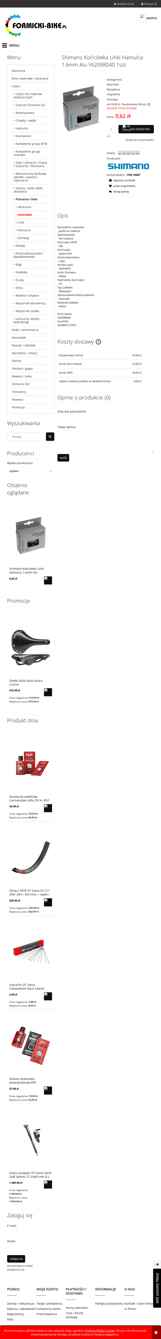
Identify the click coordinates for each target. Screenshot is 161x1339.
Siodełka (21, 272)
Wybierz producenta (19, 463)
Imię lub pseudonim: (72, 411)
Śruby (20, 280)
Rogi (19, 264)
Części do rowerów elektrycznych (28, 95)
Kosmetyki (19, 338)
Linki (21, 222)
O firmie (130, 1309)
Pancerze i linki (27, 199)
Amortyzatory (25, 113)
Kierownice (23, 136)
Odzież (16, 361)
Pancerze (24, 230)
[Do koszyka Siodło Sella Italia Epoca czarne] (48, 692)
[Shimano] (128, 166)
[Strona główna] (35, 25)
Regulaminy (15, 1314)
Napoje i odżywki (23, 345)
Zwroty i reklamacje (20, 1304)
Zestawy (23, 238)
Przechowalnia (46, 1314)
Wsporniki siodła (27, 311)
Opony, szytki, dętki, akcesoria (28, 189)
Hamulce (22, 128)
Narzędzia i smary (24, 353)
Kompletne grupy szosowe (27, 153)
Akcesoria (18, 71)
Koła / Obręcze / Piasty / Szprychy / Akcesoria (30, 164)
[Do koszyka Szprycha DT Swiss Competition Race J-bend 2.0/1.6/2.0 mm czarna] (48, 996)
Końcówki (25, 215)
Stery (19, 288)
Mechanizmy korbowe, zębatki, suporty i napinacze (30, 177)
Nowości (17, 399)
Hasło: (11, 1241)
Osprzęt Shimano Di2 (30, 105)
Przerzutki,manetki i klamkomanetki (28, 255)
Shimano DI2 (21, 384)
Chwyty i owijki (26, 120)
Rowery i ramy (22, 376)
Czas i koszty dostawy (74, 1315)
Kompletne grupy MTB (31, 144)
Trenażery (19, 392)
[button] (121, 180)
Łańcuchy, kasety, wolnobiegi (27, 320)
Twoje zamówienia (49, 1304)
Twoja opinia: (66, 427)
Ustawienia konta (48, 1309)
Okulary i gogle (22, 368)
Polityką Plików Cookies (100, 1331)
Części (16, 86)
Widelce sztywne (27, 295)
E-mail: (12, 1226)
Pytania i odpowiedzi (21, 1309)
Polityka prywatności (109, 1304)
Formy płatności (77, 1308)
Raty (10, 1319)
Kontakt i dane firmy (139, 1304)
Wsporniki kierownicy (30, 303)
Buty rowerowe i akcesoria (30, 78)
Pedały (20, 246)
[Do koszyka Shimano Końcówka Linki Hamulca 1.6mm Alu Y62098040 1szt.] (48, 580)
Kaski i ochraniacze (25, 330)
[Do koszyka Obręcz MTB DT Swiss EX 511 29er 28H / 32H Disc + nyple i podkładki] (48, 902)
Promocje (18, 407)
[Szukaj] (50, 436)
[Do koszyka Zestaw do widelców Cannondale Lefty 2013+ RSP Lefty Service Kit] (48, 808)
